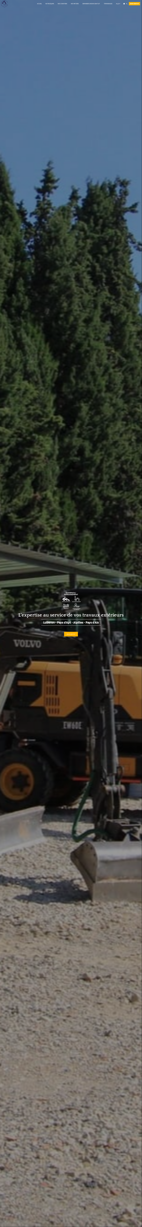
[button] (124, 3)
